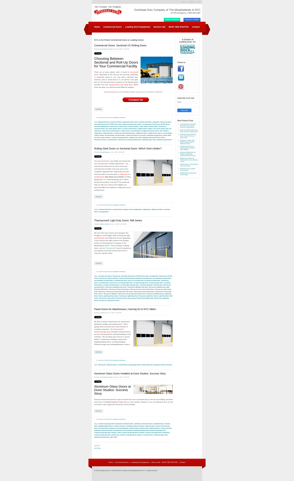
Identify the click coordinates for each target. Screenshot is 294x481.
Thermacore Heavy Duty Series (144, 291)
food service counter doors (118, 126)
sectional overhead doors (111, 285)
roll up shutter (153, 126)
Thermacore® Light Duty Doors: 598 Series (118, 220)
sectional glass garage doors (129, 285)
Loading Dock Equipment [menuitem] (137, 27)
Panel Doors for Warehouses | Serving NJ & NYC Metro (125, 309)
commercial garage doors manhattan (157, 432)
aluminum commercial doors (162, 122)
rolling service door (135, 137)
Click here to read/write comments (114, 117)
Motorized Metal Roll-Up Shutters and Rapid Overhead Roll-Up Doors (188, 154)
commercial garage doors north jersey (106, 435)
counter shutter (99, 135)
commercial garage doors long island (110, 423)
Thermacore (116, 276)
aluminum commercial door (103, 430)
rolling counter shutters (145, 128)
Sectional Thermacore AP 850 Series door (108, 124)
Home (184, 2)
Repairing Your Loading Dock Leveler (187, 169)
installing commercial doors (135, 426)
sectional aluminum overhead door (151, 285)
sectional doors (112, 139)
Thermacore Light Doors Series (109, 300)
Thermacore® (110, 248)
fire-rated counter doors (114, 128)
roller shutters (164, 131)
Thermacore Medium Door (156, 287)
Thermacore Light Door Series (148, 296)
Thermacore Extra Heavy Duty (126, 298)
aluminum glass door (149, 139)
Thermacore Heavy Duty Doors (119, 289)
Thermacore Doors (100, 139)
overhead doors (120, 135)
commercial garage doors (120, 137)
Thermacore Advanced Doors (109, 278)
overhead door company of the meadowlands (127, 209)
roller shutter (144, 126)
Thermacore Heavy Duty (107, 298)
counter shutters (133, 126)
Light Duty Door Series (110, 296)
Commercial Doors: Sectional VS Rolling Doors (120, 45)
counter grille (166, 135)
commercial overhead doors (111, 131)
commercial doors (120, 426)
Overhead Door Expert (106, 49)
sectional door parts (120, 280)
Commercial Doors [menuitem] (112, 27)
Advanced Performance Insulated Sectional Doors (135, 278)
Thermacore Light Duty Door (128, 296)
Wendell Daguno (104, 152)
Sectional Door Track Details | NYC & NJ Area (189, 165)
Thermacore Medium (110, 294)
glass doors (145, 428)
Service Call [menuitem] (159, 27)
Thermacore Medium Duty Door (137, 287)
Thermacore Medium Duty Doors (116, 287)
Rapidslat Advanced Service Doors (153, 137)
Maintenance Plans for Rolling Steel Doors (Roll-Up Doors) (189, 160)
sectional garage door (141, 282)
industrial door (149, 426)
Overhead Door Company (112, 82)
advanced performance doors (132, 124)
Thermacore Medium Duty (144, 298)
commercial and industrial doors (124, 133)
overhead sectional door (152, 280)
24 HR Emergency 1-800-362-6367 (185, 13)
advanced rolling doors (101, 126)
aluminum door (158, 423)
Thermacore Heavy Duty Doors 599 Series (132, 294)
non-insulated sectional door (162, 278)
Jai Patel (102, 312)
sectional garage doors (156, 282)
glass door (113, 437)
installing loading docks (105, 426)
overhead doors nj (136, 131)
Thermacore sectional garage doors (129, 139)
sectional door (146, 124)
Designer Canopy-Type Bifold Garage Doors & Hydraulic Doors (187, 142)
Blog (199, 2)
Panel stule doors (147, 365)
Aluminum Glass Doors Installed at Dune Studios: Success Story (130, 373)
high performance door (130, 122)
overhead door (109, 135)
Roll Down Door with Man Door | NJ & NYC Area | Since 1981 (188, 136)
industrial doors (108, 133)
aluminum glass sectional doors (121, 399)
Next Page (97, 448)
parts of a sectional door (136, 280)
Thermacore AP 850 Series (161, 124)
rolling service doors (155, 133)
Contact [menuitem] (196, 27)
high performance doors (151, 131)
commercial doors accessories (136, 135)
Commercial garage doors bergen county (107, 432)
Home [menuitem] (97, 27)
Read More (99, 109)
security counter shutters (102, 137)
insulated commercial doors (163, 365)
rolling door (123, 174)
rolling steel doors (141, 133)
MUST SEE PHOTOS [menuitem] (179, 27)
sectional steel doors (145, 122)
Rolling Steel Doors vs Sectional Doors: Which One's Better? (127, 148)
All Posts (97, 446)
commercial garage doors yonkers (131, 435)
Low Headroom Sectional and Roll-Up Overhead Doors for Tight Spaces (188, 125)
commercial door (166, 428)
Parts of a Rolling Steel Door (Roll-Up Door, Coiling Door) (189, 130)
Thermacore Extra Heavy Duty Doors (142, 289)
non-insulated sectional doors (103, 280)
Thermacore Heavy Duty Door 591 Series (119, 291)
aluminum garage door (154, 135)
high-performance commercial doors (110, 122)
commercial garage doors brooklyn (133, 432)
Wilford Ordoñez (104, 224)
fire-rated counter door (161, 128)
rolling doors (98, 133)
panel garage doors (135, 365)
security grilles (167, 133)
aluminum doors (128, 423)
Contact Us (191, 2)
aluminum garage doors (164, 139)
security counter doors (129, 128)
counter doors (125, 131)
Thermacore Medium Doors (155, 294)
